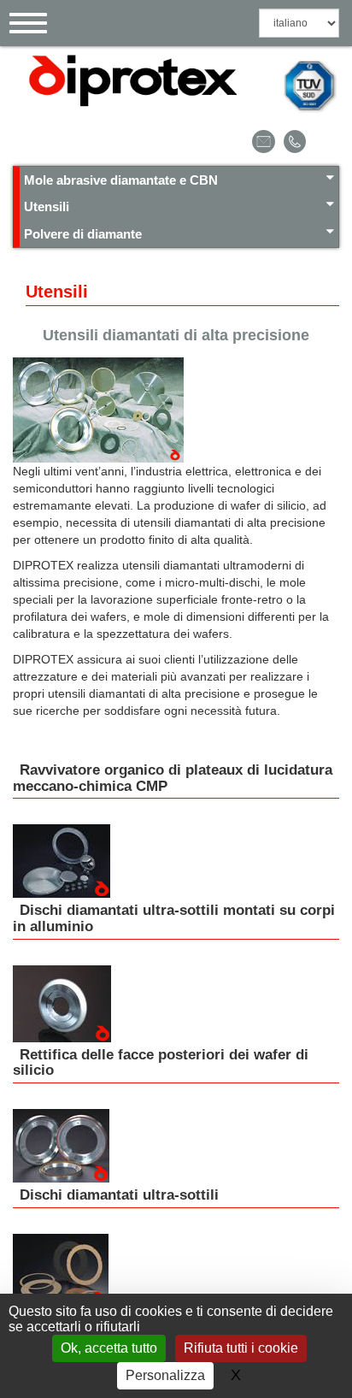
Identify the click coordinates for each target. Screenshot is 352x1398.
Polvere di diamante (83, 234)
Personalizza (165, 1375)
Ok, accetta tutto (109, 1348)
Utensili (46, 206)
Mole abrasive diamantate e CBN (121, 180)
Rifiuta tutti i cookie (241, 1348)
